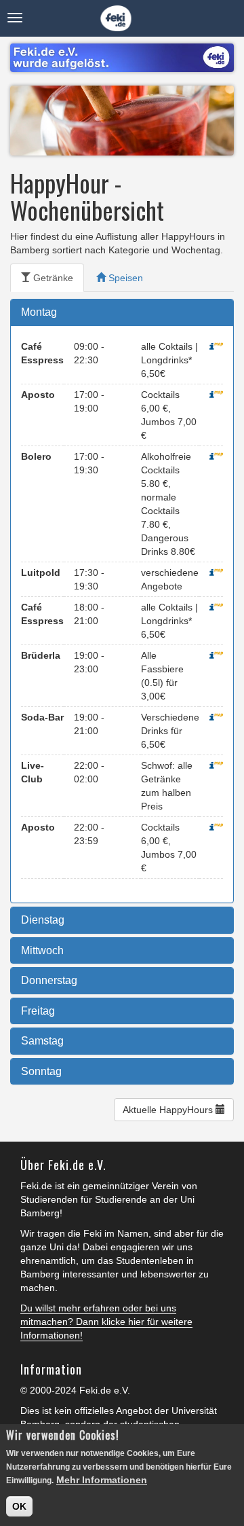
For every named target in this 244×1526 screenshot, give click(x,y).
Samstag (42, 1041)
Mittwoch (42, 950)
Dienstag (42, 920)
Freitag (38, 1011)
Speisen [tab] (124, 277)
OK (19, 1506)
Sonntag (41, 1071)
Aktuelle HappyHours (169, 1109)
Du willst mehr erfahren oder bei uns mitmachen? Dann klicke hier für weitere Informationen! (106, 1322)
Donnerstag (49, 980)
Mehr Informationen (101, 1479)
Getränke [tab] (51, 277)
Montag (39, 312)
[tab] (122, 312)
